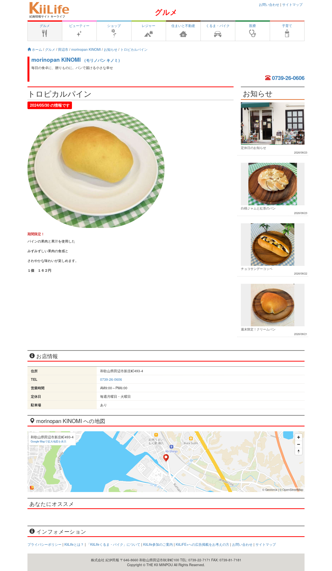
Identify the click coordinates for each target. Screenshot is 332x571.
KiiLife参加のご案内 (158, 544)
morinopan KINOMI (76, 59)
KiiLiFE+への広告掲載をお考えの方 (202, 544)
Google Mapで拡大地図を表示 (48, 441)
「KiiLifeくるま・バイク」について (113, 544)
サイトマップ (292, 4)
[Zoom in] (298, 437)
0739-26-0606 (288, 78)
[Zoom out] (298, 444)
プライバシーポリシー (44, 544)
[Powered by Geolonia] (32, 488)
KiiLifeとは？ (74, 544)
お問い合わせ (269, 4)
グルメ (166, 12)
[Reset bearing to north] (298, 451)
